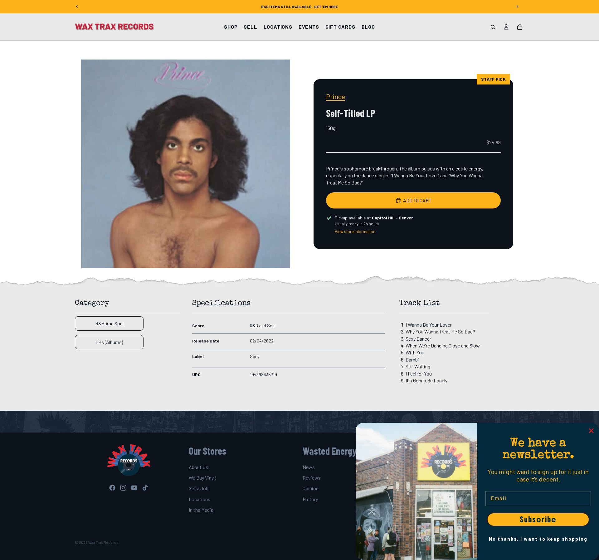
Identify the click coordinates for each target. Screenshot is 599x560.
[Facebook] (112, 487)
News (309, 467)
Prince (335, 96)
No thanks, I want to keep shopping (538, 539)
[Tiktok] (145, 487)
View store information (355, 231)
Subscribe (538, 519)
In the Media (201, 510)
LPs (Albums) (109, 342)
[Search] (493, 27)
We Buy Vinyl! (203, 478)
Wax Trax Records (103, 542)
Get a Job (198, 488)
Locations (199, 499)
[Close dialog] (591, 430)
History (310, 499)
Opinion (311, 488)
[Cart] (520, 27)
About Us (198, 467)
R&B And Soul (109, 323)
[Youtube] (134, 487)
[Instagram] (123, 487)
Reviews (312, 478)
